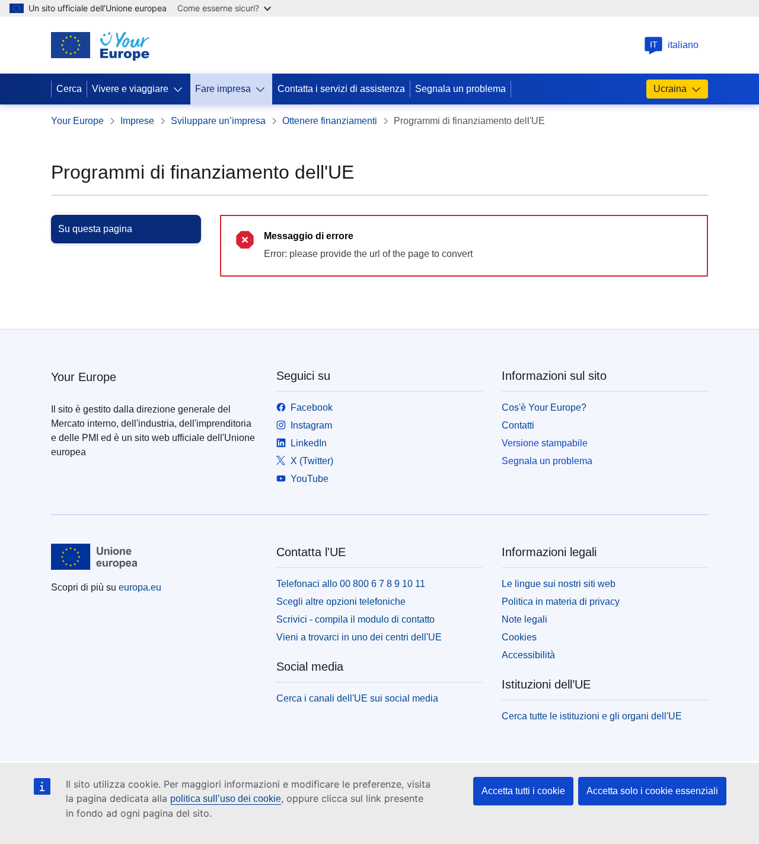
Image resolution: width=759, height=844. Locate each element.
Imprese (137, 121)
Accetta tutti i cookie (523, 791)
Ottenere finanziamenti (329, 121)
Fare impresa (223, 89)
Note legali (524, 619)
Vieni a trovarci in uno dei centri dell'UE (359, 637)
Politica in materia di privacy (561, 601)
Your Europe (77, 121)
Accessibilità (528, 655)
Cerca (69, 89)
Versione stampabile (545, 443)
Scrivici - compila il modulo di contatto (355, 619)
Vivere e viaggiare (130, 89)
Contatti (518, 425)
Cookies (519, 637)
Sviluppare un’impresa (218, 121)
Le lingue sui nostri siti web (559, 584)
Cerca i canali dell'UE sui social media (357, 698)
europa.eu (140, 587)
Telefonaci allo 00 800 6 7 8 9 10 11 (350, 584)
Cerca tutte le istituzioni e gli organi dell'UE (592, 716)
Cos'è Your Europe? (544, 407)
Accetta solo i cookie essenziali (652, 791)
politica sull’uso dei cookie (225, 799)
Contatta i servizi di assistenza (341, 89)
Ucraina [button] (670, 89)
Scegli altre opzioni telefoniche (341, 601)
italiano (674, 45)
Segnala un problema (460, 89)
